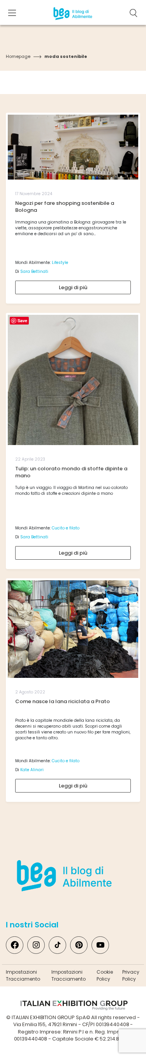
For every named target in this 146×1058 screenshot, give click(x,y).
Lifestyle (60, 262)
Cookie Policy (105, 975)
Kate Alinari (32, 770)
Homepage (18, 56)
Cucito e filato (65, 528)
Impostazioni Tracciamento (23, 975)
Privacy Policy (130, 975)
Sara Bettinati (34, 271)
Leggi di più (73, 287)
